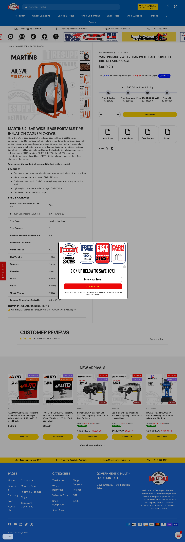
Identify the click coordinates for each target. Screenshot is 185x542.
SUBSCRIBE (92, 286)
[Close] (124, 266)
